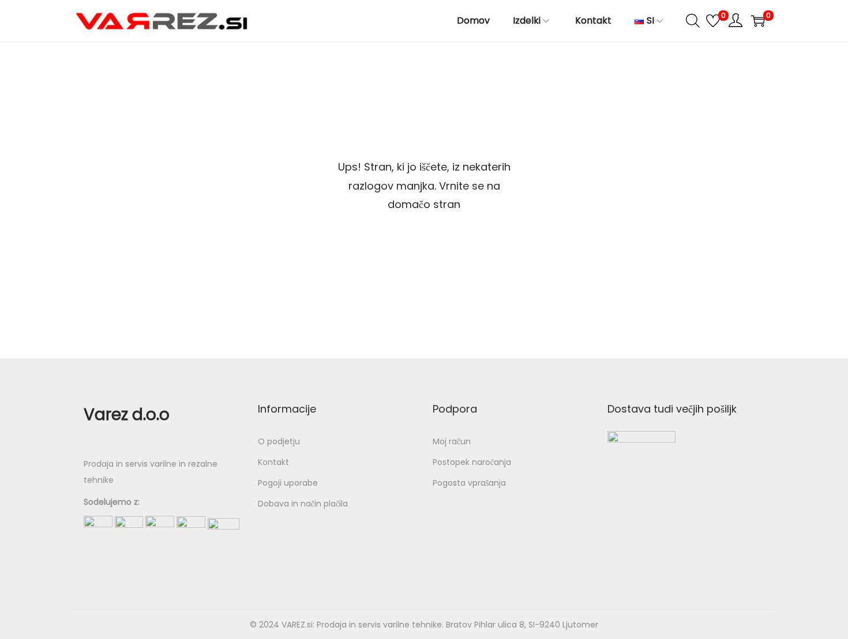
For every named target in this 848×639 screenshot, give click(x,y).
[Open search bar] (693, 20)
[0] (713, 21)
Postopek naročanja (472, 462)
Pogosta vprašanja (469, 483)
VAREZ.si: (298, 624)
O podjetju (279, 441)
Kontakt (273, 462)
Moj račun (452, 441)
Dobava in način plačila (303, 503)
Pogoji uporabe (288, 483)
